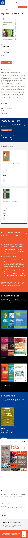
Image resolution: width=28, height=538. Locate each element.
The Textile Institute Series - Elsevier (15, 113)
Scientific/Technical (6, 385)
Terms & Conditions (6, 522)
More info (4, 437)
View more (6, 183)
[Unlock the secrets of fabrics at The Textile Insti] (14, 458)
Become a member (6, 130)
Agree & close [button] (24, 534)
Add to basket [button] (4, 180)
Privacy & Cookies (16, 522)
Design (3, 359)
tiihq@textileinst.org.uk (7, 139)
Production (4, 332)
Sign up (4, 515)
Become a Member (22, 6)
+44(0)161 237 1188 (7, 137)
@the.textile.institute (21, 441)
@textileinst (23, 476)
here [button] (17, 534)
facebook (24, 484)
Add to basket (8, 62)
